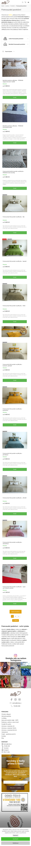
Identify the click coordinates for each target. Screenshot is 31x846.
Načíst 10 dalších (15, 611)
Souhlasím (15, 839)
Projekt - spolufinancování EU (9, 734)
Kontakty (4, 736)
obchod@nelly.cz (16, 703)
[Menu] (28, 2)
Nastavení (15, 835)
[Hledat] (23, 2)
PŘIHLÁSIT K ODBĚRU (15, 788)
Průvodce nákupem (6, 714)
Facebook (11, 699)
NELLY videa (19, 699)
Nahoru (16, 620)
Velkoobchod (5, 732)
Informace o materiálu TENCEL (9, 728)
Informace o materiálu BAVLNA (9, 730)
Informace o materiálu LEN (8, 726)
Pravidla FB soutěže (6, 724)
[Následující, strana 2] (15, 616)
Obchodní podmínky (6, 716)
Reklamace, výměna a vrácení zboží (10, 722)
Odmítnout (15, 843)
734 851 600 (16, 706)
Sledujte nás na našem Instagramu (15, 659)
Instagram (15, 699)
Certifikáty (4, 718)
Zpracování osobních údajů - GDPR (10, 720)
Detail (14, 97)
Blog (3, 738)
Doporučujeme (8, 51)
